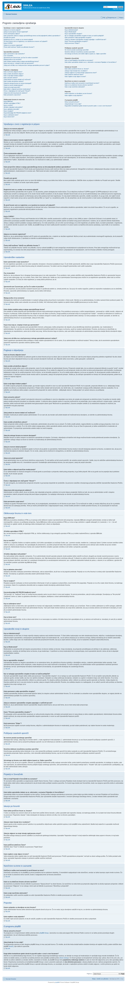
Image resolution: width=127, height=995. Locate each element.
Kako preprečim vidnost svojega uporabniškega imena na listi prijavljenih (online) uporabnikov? (32, 35)
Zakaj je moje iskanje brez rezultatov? (76, 71)
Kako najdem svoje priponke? (73, 95)
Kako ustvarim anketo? (11, 77)
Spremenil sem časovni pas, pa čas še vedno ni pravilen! (21, 57)
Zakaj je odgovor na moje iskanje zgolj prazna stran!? (81, 72)
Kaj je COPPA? (8, 43)
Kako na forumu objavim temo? (13, 72)
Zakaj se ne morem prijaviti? (12, 30)
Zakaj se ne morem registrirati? (13, 45)
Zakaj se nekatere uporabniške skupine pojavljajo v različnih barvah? (85, 39)
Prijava (121, 17)
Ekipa (93, 979)
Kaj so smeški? (8, 105)
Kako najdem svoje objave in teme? (75, 76)
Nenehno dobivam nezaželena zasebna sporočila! (80, 52)
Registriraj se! (112, 17)
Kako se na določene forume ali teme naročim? (79, 85)
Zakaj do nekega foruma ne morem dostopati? (17, 83)
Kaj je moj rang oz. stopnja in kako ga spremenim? (19, 63)
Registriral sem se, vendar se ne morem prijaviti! (18, 39)
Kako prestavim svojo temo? (12, 95)
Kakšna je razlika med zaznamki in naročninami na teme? (82, 83)
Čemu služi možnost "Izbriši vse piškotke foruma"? (19, 47)
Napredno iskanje (118, 9)
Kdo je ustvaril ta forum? (72, 102)
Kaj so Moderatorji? (70, 32)
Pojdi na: (89, 973)
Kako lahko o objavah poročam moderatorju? (17, 89)
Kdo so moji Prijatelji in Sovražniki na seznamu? (79, 60)
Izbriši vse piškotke (103, 979)
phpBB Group (44, 933)
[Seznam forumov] (13, 6)
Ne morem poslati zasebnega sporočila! (77, 50)
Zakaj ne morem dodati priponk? (13, 85)
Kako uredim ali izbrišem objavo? (13, 73)
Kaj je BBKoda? (8, 101)
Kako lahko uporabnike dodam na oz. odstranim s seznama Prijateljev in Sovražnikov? (91, 62)
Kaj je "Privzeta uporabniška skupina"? (76, 41)
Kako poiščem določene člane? (74, 74)
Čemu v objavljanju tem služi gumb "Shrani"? (17, 91)
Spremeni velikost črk (121, 13)
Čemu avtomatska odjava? (12, 33)
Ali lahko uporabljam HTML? (12, 103)
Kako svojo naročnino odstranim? (75, 87)
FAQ (104, 17)
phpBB (57, 982)
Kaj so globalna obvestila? (11, 109)
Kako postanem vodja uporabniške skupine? (78, 37)
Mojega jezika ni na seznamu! (12, 59)
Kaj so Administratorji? (71, 30)
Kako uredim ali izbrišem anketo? (14, 81)
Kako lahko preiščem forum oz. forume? (77, 69)
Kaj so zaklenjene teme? (11, 115)
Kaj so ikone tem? (9, 116)
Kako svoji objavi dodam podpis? (13, 75)
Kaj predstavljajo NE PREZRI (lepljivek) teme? (17, 113)
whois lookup (63, 958)
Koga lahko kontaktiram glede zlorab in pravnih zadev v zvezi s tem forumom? (88, 106)
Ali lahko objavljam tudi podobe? (13, 107)
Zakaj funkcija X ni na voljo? (73, 104)
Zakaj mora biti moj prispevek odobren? (15, 93)
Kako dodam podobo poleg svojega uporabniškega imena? (21, 61)
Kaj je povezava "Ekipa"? (72, 43)
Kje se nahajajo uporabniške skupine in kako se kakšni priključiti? (84, 35)
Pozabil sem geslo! (9, 37)
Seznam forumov (11, 14)
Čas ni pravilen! (8, 55)
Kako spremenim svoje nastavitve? (14, 53)
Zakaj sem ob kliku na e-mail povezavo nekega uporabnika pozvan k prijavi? (27, 65)
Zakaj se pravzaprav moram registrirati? (16, 32)
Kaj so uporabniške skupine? (73, 33)
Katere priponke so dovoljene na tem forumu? (78, 93)
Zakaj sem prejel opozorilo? (12, 87)
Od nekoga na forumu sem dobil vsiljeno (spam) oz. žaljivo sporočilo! (85, 53)
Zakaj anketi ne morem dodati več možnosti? (17, 79)
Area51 (11, 946)
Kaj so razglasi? (8, 111)
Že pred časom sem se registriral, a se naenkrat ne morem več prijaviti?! (25, 41)
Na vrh (8, 135)
